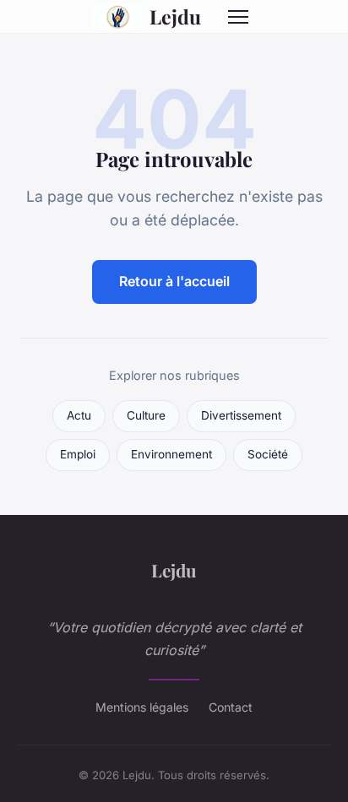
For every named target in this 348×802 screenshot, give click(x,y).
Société (267, 454)
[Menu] (238, 16)
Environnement (171, 454)
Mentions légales (141, 707)
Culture (146, 415)
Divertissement (241, 415)
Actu (79, 415)
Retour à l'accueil (174, 281)
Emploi (77, 454)
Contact (231, 707)
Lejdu (175, 16)
